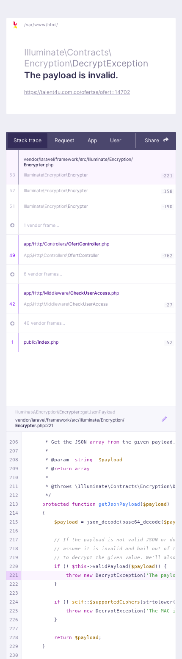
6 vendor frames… (43, 274)
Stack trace (27, 140)
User (115, 140)
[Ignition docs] (18, 25)
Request (64, 140)
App (92, 140)
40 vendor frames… (44, 323)
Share (152, 140)
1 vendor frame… (41, 225)
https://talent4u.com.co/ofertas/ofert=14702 (77, 92)
